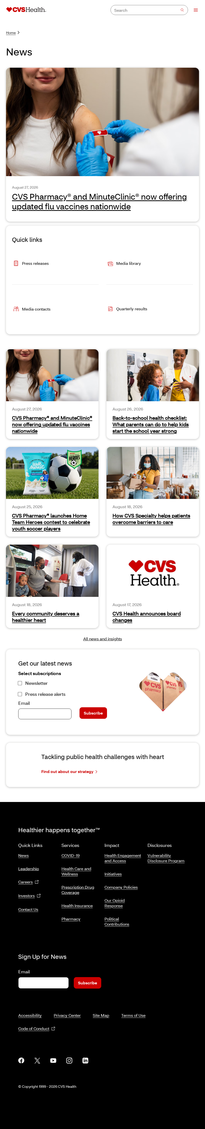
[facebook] (21, 1061)
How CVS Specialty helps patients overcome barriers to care (151, 518)
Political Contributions (116, 921)
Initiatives (113, 873)
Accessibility (30, 1015)
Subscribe (93, 713)
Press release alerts (45, 694)
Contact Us (28, 909)
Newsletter (36, 683)
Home (11, 32)
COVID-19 (71, 855)
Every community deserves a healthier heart (45, 616)
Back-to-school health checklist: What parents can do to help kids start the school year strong (150, 424)
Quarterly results (131, 308)
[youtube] (53, 1061)
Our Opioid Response (114, 903)
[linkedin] (85, 1061)
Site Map (101, 1015)
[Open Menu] (193, 9)
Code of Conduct (33, 1028)
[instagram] (69, 1061)
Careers (25, 881)
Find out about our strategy (67, 771)
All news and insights (102, 638)
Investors (26, 895)
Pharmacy (71, 918)
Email (24, 703)
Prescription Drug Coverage (78, 889)
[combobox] (149, 10)
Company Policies (121, 887)
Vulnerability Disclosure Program (166, 858)
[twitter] (37, 1061)
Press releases (35, 263)
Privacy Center (67, 1015)
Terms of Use (133, 1015)
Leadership (28, 868)
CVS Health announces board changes (146, 616)
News (23, 855)
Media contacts (36, 309)
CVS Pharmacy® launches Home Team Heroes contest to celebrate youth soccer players (51, 522)
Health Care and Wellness (76, 871)
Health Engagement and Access (122, 858)
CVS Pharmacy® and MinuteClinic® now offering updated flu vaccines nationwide (52, 424)
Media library (128, 263)
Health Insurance (77, 905)
